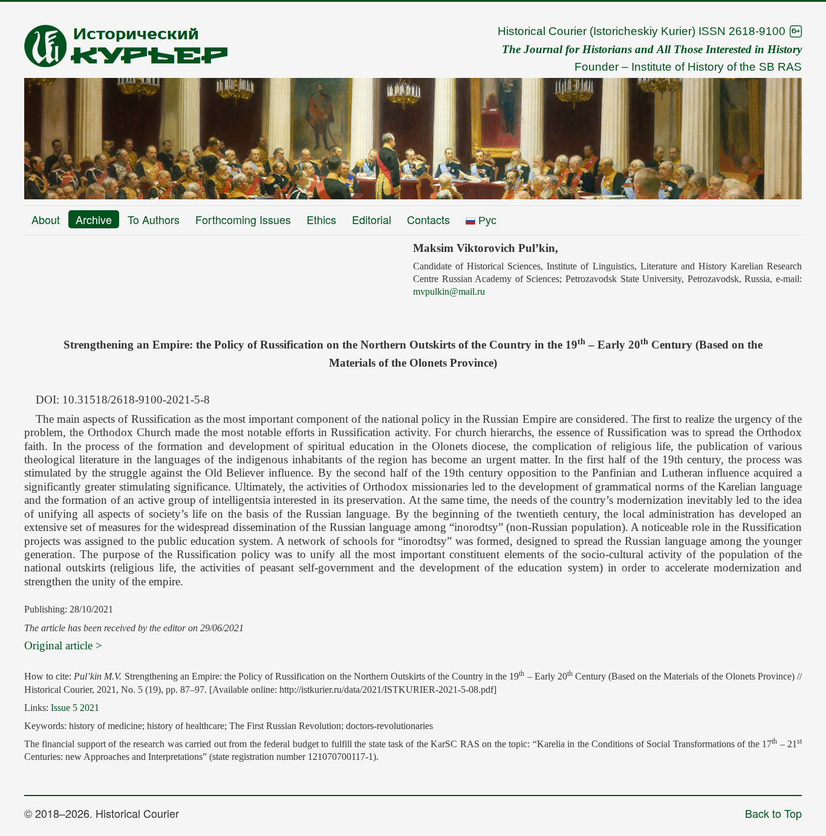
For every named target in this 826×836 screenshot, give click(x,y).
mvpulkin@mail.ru (449, 291)
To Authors (154, 219)
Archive (94, 219)
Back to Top (773, 813)
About (45, 219)
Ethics (321, 219)
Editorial (371, 219)
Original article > (63, 645)
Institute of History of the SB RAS (716, 66)
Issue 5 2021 (75, 708)
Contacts (428, 219)
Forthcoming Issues (243, 219)
